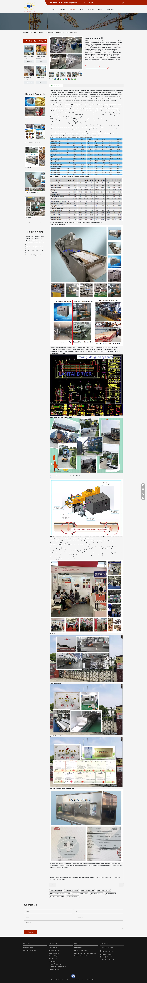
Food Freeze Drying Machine (57, 966)
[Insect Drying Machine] (29, 70)
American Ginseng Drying (29, 57)
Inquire (30, 61)
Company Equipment (29, 950)
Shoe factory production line (80, 893)
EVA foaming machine (56, 890)
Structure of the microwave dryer (33, 253)
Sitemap (94, 979)
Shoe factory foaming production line (60, 893)
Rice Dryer (28, 217)
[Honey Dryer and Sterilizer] (41, 49)
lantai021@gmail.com (62, 867)
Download (91, 9)
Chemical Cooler (54, 953)
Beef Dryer (28, 167)
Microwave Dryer (54, 947)
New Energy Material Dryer (32, 142)
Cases (100, 9)
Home (53, 9)
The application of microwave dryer (34, 236)
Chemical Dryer (53, 956)
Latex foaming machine (87, 890)
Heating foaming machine (57, 896)
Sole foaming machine (97, 893)
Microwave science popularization (34, 246)
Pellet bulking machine (73, 896)
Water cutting (78, 947)
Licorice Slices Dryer (40, 78)
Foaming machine (111, 893)
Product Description (56, 85)
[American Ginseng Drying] (29, 49)
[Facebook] (73, 976)
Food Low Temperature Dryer (33, 192)
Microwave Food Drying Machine (34, 254)
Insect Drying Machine (27, 78)
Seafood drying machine (81, 956)
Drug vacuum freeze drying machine (85, 953)
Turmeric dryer (29, 117)
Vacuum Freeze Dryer (55, 964)
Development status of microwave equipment (35, 244)
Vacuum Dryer (53, 958)
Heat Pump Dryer (54, 969)
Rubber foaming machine (71, 890)
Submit (30, 932)
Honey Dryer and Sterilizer (40, 57)
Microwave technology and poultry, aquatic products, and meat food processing (35, 248)
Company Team (28, 947)
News (81, 9)
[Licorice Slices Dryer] (41, 70)
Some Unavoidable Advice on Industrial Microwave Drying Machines (35, 251)
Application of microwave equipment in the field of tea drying (35, 242)
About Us (62, 9)
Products (72, 9)
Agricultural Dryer (54, 950)
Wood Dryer (52, 961)
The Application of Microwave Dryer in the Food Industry (35, 238)
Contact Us (110, 9)
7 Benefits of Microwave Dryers (33, 240)
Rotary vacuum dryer (80, 950)
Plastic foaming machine (103, 890)
